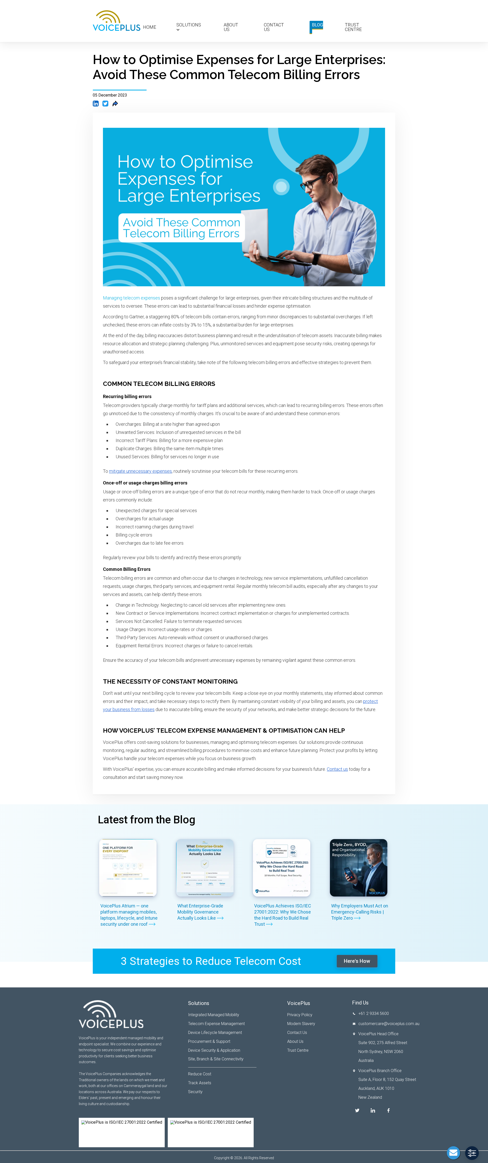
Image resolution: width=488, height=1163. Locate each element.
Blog (317, 24)
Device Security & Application (214, 1050)
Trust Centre (353, 27)
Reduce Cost (199, 1074)
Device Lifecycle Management (215, 1032)
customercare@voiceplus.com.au (388, 1023)
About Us (231, 27)
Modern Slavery (301, 1023)
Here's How (357, 961)
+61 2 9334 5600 (373, 1013)
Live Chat (453, 1153)
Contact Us (274, 27)
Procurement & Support (209, 1041)
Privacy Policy (299, 1014)
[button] (472, 1153)
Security (195, 1091)
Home (149, 27)
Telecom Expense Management (216, 1023)
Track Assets (199, 1082)
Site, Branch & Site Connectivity (215, 1059)
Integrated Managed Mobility (213, 1014)
